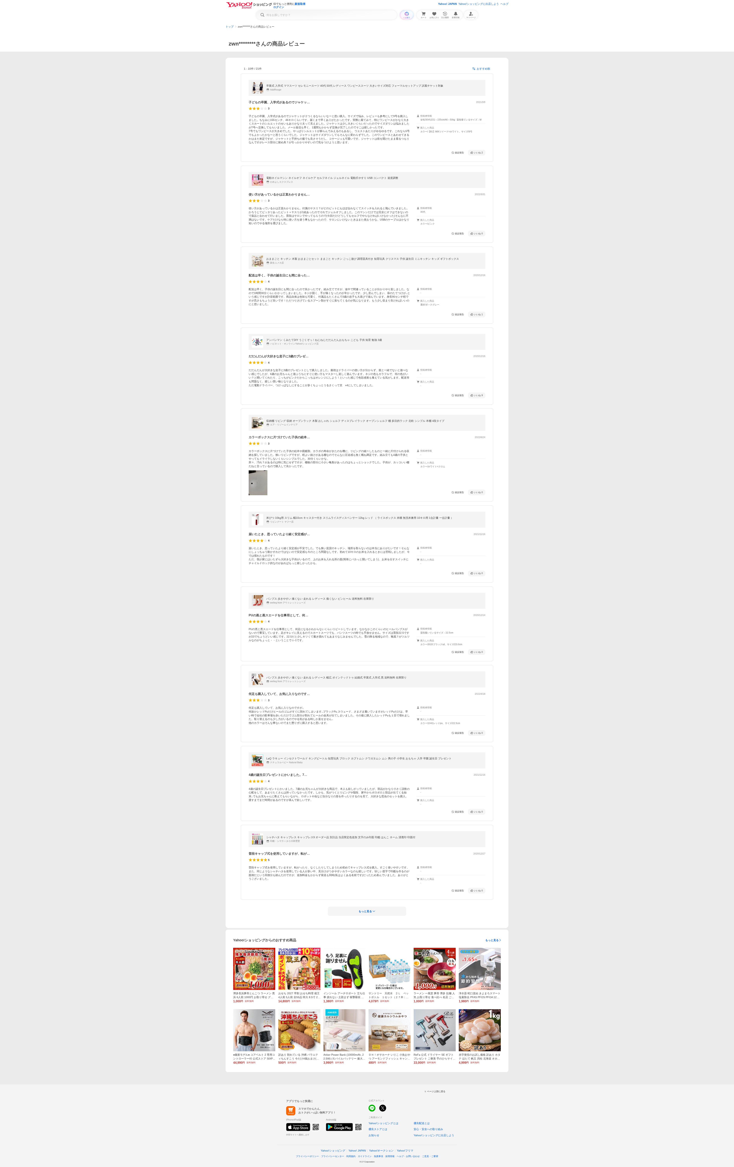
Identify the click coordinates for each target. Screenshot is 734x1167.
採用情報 (390, 1156)
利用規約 (351, 1156)
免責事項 (378, 1156)
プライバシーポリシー (307, 1156)
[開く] (258, 482)
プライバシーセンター (332, 1156)
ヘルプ (504, 3)
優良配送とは (422, 1123)
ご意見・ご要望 (430, 1156)
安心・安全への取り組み (428, 1129)
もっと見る (492, 940)
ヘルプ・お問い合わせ (408, 1156)
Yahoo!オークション (381, 1150)
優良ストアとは (378, 1129)
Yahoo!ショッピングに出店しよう (478, 3)
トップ (230, 26)
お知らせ (374, 1135)
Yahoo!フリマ (405, 1150)
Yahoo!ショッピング (333, 1150)
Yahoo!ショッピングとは (383, 1123)
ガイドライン (365, 1156)
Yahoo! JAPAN (447, 3)
